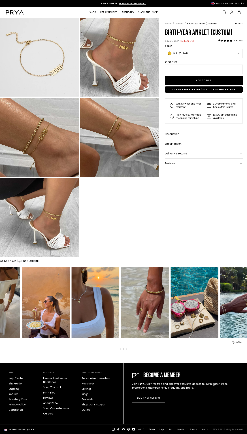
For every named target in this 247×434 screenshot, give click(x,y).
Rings (85, 394)
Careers (48, 413)
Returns (13, 394)
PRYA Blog (49, 392)
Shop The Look (52, 387)
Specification (173, 144)
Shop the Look (148, 12)
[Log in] (232, 12)
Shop (92, 12)
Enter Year (171, 62)
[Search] (224, 12)
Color (168, 46)
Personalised (109, 12)
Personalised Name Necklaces (55, 380)
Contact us (16, 410)
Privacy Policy (17, 404)
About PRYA (50, 403)
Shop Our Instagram (56, 408)
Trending (128, 12)
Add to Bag (204, 80)
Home (168, 23)
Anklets (179, 23)
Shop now (139, 3)
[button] (225, 40)
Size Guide (15, 383)
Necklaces (88, 383)
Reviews (170, 163)
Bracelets (87, 399)
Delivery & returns (176, 153)
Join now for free (148, 398)
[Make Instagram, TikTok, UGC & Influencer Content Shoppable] (237, 343)
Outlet (86, 410)
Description (172, 134)
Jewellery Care (18, 399)
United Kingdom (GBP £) (228, 3)
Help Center (16, 378)
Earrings (86, 389)
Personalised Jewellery (96, 378)
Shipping (14, 389)
